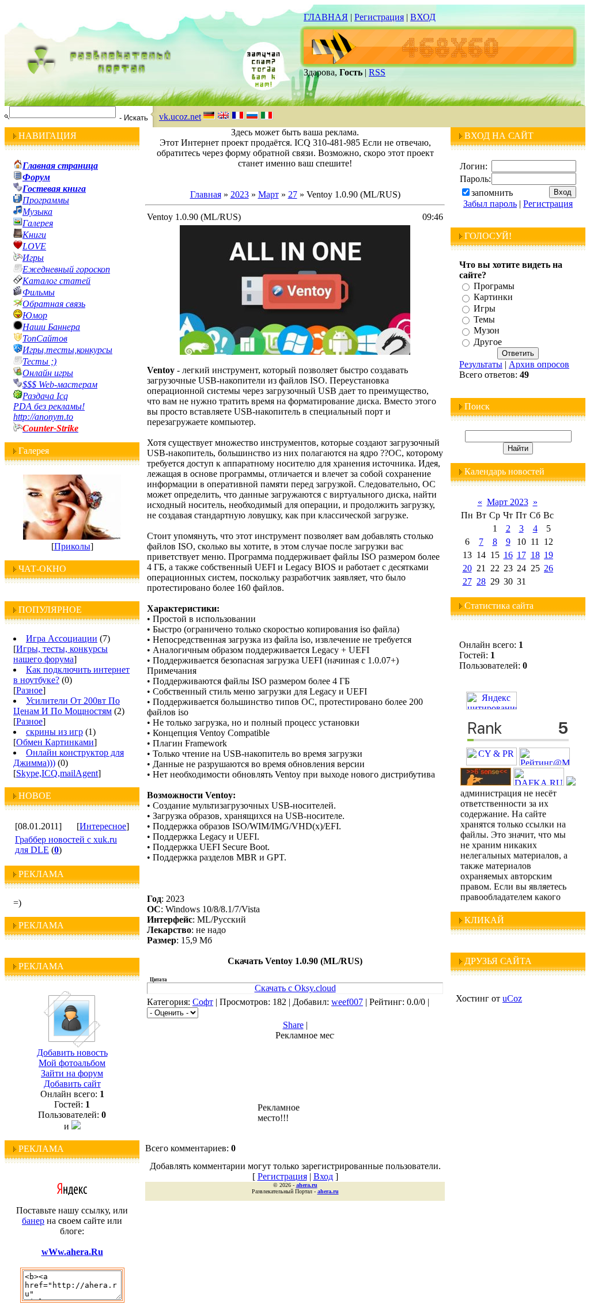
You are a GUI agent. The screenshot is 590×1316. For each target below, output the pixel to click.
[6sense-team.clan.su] (485, 782)
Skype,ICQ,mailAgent (57, 773)
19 (548, 555)
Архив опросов (539, 364)
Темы (484, 319)
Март (268, 194)
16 (508, 555)
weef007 (347, 1002)
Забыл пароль (490, 203)
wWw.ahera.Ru (72, 1252)
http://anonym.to (43, 417)
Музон (487, 331)
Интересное (103, 826)
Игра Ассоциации (61, 638)
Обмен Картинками (55, 742)
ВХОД (423, 17)
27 (292, 194)
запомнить (492, 193)
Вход (323, 1176)
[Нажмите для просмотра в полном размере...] (295, 352)
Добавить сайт (72, 1084)
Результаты (480, 364)
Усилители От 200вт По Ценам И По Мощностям (66, 706)
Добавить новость (72, 1052)
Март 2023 (507, 502)
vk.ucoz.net (180, 117)
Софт (202, 1002)
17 (521, 555)
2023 (239, 194)
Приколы (72, 546)
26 (548, 568)
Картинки (493, 297)
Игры (485, 308)
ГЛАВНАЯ (326, 17)
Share (293, 1025)
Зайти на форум (72, 1073)
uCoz (512, 998)
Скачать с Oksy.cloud (295, 988)
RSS (377, 72)
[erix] (571, 782)
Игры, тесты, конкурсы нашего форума (60, 654)
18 (535, 555)
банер (33, 1221)
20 (467, 568)
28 (481, 581)
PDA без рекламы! (49, 406)
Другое (488, 342)
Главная (205, 194)
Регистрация (379, 17)
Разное (29, 690)
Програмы (494, 286)
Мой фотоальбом (72, 1063)
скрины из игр (54, 732)
